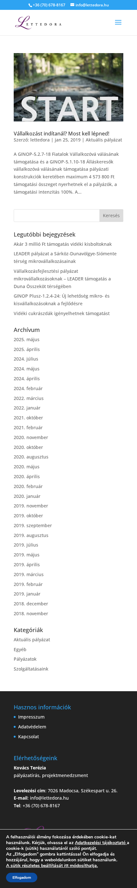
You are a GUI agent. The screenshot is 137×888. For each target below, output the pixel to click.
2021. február (28, 427)
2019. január (27, 594)
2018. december (31, 604)
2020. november (31, 437)
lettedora (40, 140)
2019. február (28, 584)
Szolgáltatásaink (31, 669)
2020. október (28, 447)
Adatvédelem (32, 727)
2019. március (29, 574)
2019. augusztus (31, 535)
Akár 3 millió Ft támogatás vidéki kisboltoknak (63, 244)
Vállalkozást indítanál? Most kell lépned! (61, 133)
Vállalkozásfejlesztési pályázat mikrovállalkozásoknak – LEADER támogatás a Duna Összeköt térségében (62, 278)
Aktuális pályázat (104, 140)
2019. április (27, 564)
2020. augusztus (31, 457)
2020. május (27, 467)
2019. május (27, 555)
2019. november (31, 506)
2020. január (27, 496)
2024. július (26, 359)
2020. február (28, 486)
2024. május (27, 369)
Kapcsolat (28, 736)
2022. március (29, 398)
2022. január (27, 408)
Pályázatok (25, 659)
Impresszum (31, 717)
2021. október (28, 418)
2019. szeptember (33, 525)
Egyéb (20, 649)
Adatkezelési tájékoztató (100, 843)
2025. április (27, 349)
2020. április (27, 476)
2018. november (31, 613)
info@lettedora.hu (49, 798)
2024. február (28, 388)
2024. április (27, 378)
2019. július (26, 545)
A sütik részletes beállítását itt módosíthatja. (52, 866)
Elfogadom (21, 877)
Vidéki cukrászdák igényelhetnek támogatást (62, 313)
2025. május (27, 339)
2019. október (28, 516)
